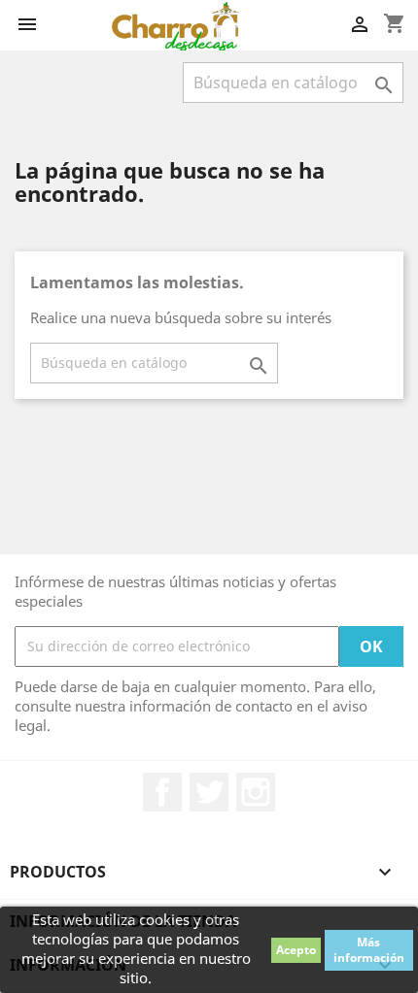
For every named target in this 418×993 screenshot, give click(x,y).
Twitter (209, 792)
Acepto (296, 950)
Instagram (255, 792)
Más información (368, 950)
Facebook (162, 792)
